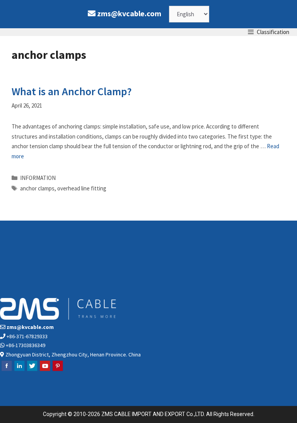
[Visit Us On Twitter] (32, 369)
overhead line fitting (81, 188)
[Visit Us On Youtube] (44, 369)
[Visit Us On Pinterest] (57, 369)
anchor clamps (37, 188)
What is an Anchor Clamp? (72, 91)
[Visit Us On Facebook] (6, 369)
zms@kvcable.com (129, 13)
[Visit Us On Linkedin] (19, 369)
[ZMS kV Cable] (6, 32)
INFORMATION (38, 178)
